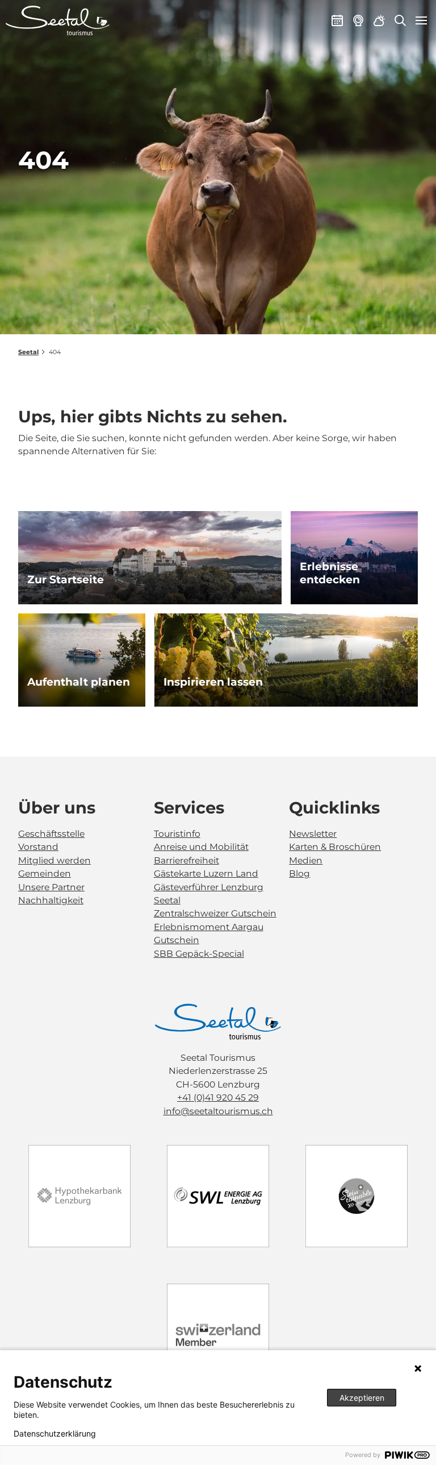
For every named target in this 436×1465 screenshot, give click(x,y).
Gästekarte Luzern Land (206, 873)
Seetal (28, 352)
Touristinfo (177, 833)
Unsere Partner (51, 887)
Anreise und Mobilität (201, 846)
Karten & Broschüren (335, 846)
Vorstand (38, 846)
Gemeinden (44, 873)
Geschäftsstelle (51, 833)
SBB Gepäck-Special (199, 953)
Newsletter (313, 833)
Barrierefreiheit (186, 860)
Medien (305, 860)
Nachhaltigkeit (50, 900)
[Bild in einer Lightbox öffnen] (218, 1022)
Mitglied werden (54, 860)
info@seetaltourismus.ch (218, 1111)
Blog (299, 873)
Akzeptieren (361, 1397)
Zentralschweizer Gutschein (215, 913)
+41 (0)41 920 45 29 (218, 1097)
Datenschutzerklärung (55, 1433)
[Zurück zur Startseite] (58, 20)
